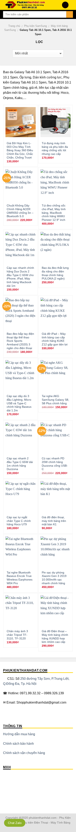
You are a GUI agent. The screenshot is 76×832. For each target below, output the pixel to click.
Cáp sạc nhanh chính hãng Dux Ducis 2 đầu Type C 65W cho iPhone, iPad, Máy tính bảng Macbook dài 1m (20, 276)
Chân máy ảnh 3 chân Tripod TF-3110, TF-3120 (17, 635)
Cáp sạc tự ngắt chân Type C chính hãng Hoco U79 (19, 521)
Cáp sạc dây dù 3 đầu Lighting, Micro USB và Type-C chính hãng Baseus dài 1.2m (19, 403)
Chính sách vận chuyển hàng (24, 753)
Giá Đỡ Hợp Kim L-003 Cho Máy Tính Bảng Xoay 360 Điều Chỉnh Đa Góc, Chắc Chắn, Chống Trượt (20, 150)
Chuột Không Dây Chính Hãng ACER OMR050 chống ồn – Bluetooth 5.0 (20, 211)
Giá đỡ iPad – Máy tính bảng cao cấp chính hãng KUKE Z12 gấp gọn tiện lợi (54, 339)
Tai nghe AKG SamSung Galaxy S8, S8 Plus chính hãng (55, 400)
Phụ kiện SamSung (35, 25)
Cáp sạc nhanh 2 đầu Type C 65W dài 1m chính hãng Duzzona (20, 464)
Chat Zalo (14, 823)
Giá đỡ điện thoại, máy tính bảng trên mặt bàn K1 (54, 521)
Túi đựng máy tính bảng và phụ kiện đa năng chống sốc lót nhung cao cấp (55, 148)
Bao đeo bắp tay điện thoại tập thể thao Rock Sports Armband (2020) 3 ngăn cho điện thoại (20, 341)
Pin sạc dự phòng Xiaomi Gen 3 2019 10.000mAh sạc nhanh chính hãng (54, 578)
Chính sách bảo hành (18, 743)
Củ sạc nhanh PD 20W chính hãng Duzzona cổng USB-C (55, 464)
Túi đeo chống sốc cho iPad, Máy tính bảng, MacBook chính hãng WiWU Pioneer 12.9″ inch (54, 212)
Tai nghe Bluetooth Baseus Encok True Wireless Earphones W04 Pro (19, 578)
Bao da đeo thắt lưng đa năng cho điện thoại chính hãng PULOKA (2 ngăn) (55, 273)
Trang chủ (14, 25)
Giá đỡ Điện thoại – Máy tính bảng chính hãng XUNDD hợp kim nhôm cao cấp (55, 636)
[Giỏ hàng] (71, 5)
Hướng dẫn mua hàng (19, 734)
